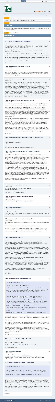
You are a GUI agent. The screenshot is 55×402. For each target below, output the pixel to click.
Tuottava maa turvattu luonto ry (41, 15)
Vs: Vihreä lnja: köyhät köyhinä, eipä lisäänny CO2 (22, 362)
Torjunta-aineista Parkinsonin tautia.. (24, 196)
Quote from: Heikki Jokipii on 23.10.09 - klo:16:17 (15, 282)
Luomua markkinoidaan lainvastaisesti (25, 218)
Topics (11, 32)
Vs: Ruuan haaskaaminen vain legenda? (25, 100)
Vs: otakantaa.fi (19, 237)
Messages (6, 32)
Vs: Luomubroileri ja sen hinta (23, 66)
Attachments (15, 32)
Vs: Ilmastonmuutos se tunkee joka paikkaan (21, 41)
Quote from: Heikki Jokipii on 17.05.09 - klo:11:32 (15, 366)
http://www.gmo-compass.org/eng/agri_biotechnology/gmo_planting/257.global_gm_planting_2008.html (23, 355)
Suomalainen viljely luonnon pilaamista (25, 79)
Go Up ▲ (50, 400)
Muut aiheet (8, 41)
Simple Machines (12, 400)
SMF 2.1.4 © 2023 (6, 400)
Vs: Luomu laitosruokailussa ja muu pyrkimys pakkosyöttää (29, 137)
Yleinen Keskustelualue (10, 66)
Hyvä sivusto (19, 207)
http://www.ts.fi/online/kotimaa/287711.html (14, 192)
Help (41, 400)
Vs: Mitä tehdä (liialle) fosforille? (23, 278)
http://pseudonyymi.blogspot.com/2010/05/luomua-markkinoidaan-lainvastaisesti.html (23, 226)
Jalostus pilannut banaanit (22, 185)
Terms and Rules (45, 400)
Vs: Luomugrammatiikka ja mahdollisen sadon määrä (28, 151)
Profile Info (6, 23)
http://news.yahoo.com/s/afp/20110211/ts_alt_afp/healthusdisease (19, 201)
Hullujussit (18, 351)
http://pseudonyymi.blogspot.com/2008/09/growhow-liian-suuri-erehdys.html (21, 344)
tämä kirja (20, 312)
